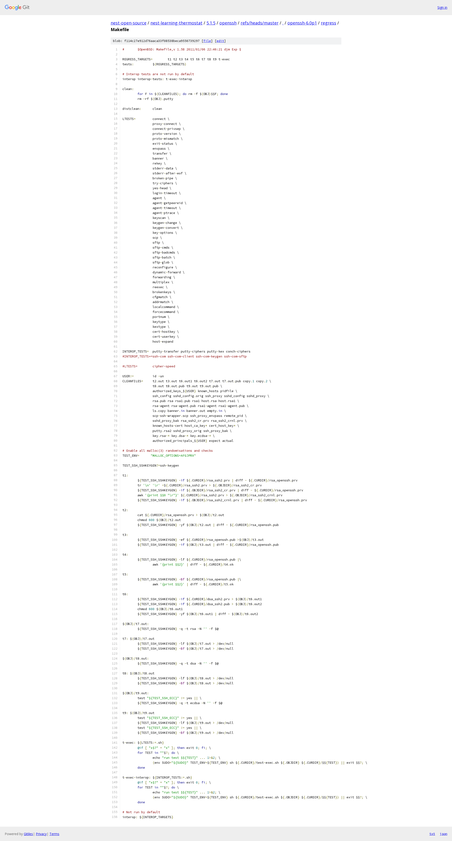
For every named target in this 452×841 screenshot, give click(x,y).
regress (328, 23)
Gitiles (28, 834)
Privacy (41, 834)
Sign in (442, 7)
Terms (54, 834)
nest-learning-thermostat (176, 23)
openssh (228, 23)
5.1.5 (210, 23)
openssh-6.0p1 (302, 23)
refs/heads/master (259, 23)
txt (432, 834)
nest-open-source (128, 23)
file (207, 41)
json (443, 834)
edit (220, 41)
